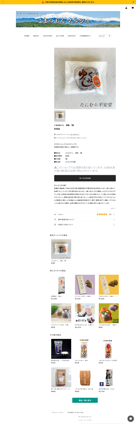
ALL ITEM (60, 36)
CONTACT (72, 36)
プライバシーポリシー (58, 412)
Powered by (82, 420)
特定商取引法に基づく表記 (76, 412)
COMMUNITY (85, 36)
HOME (26, 36)
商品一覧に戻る (85, 400)
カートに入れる (85, 178)
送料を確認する (74, 134)
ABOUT (36, 36)
